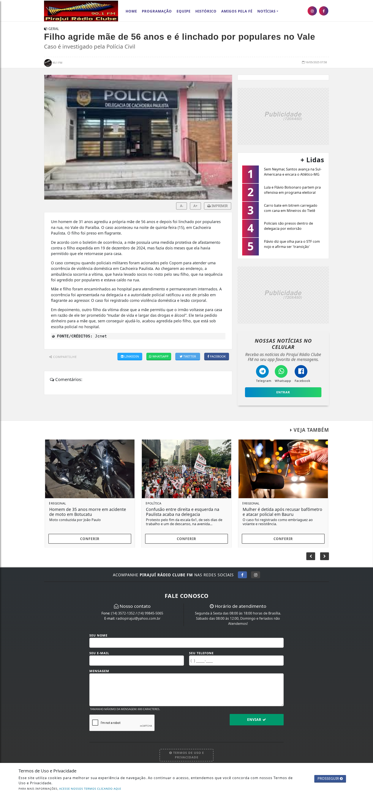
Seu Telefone (201, 653)
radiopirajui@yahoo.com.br (138, 618)
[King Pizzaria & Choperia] (283, 115)
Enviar (254, 719)
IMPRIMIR (219, 205)
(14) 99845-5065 (150, 613)
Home (131, 11)
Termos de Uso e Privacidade (188, 755)
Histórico (206, 11)
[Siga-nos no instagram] (312, 11)
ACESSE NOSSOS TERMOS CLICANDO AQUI (90, 789)
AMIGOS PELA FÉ (237, 11)
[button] (324, 556)
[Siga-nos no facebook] (323, 11)
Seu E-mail (99, 653)
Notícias (266, 11)
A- (181, 205)
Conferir (90, 538)
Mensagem (99, 671)
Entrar (283, 392)
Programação (157, 11)
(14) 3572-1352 (123, 613)
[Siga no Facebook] (242, 574)
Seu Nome (98, 635)
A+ (195, 205)
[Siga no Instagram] (255, 574)
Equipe (184, 11)
